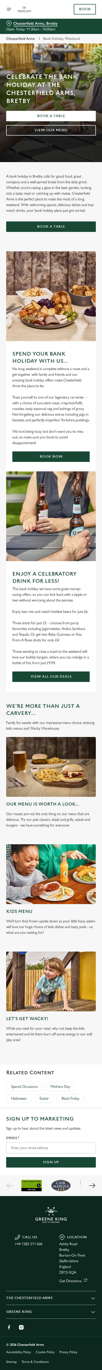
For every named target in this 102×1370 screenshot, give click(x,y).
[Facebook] (9, 1327)
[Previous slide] (10, 1185)
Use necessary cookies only (51, 770)
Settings (81, 739)
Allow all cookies (51, 754)
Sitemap (11, 1362)
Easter (44, 1098)
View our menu (51, 130)
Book (85, 9)
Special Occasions (24, 1086)
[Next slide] (92, 1185)
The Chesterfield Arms (29, 1298)
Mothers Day (60, 1086)
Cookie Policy (45, 1352)
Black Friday (70, 1098)
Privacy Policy (68, 1352)
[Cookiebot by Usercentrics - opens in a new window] (76, 596)
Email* (12, 1138)
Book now (51, 457)
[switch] (90, 690)
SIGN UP (51, 1162)
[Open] (9, 9)
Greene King (19, 1312)
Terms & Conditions (35, 1362)
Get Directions (70, 1281)
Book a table (51, 116)
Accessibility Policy (18, 1352)
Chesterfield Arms (20, 38)
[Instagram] (21, 1327)
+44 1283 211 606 (28, 1244)
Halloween (19, 1098)
